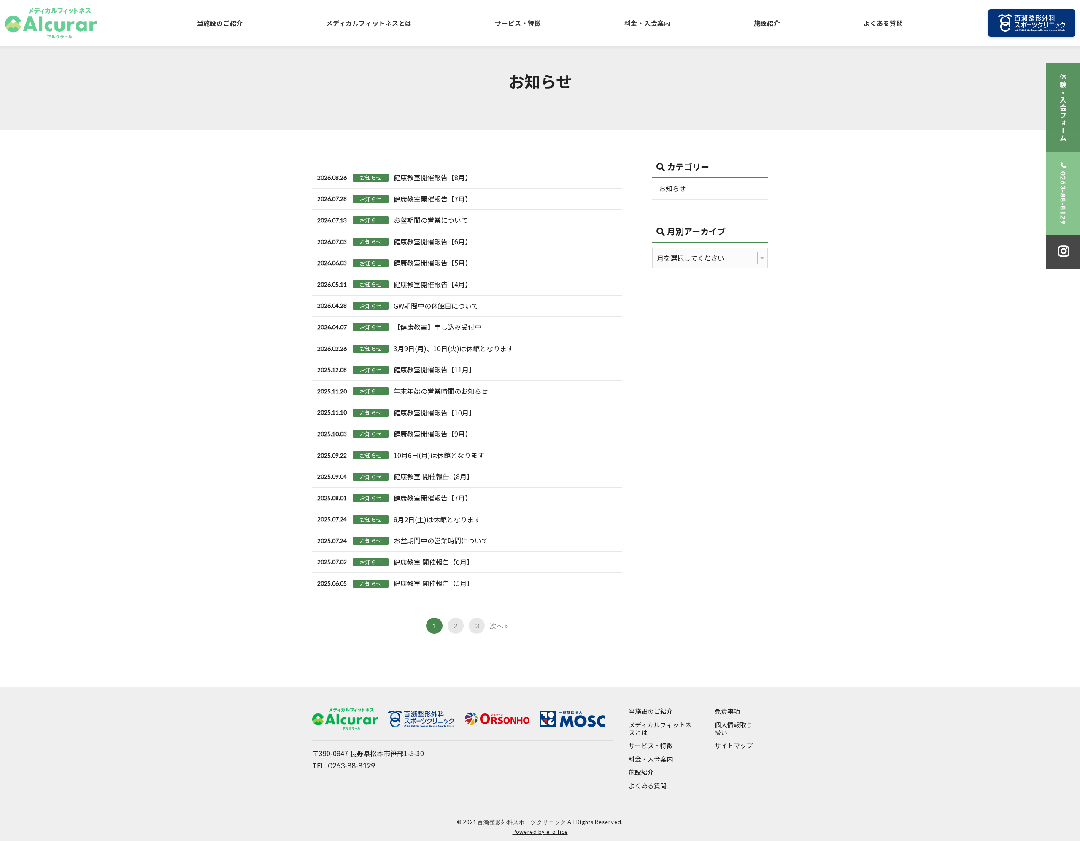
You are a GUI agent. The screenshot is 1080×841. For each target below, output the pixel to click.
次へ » (499, 625)
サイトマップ (734, 746)
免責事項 (727, 712)
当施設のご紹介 (220, 23)
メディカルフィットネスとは (369, 23)
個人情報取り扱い (734, 729)
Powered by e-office (540, 831)
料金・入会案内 (647, 23)
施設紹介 (767, 23)
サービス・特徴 (518, 23)
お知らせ (672, 188)
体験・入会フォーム (1063, 107)
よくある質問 (883, 23)
